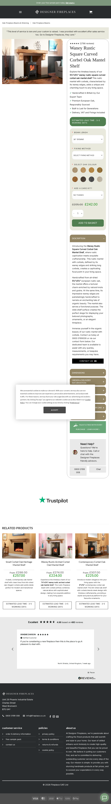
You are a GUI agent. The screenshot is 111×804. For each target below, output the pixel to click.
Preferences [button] (74, 403)
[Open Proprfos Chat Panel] (104, 797)
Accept (54, 410)
